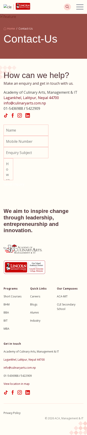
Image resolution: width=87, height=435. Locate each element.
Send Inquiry (14, 184)
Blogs (33, 304)
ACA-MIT (62, 296)
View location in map (17, 384)
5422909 (33, 108)
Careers (35, 296)
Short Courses (12, 296)
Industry (35, 320)
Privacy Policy (12, 413)
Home (11, 28)
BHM (7, 304)
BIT (6, 320)
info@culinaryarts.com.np (25, 103)
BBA (6, 312)
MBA (6, 329)
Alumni (34, 312)
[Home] (9, 7)
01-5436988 (13, 108)
